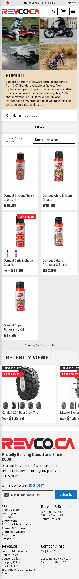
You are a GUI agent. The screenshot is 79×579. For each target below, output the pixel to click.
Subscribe (65, 495)
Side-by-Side (10, 510)
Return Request (50, 519)
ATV (4, 506)
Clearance (8, 535)
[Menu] (73, 11)
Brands (6, 539)
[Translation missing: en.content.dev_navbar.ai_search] (54, 11)
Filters (39, 127)
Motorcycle (9, 513)
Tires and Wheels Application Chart (19, 571)
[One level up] (7, 115)
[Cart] (63, 11)
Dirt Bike (7, 517)
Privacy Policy (10, 566)
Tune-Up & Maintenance (17, 524)
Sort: (39, 139)
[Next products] (74, 384)
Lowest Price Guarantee (16, 551)
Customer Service (52, 512)
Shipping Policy (11, 562)
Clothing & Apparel (14, 532)
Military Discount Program (56, 515)
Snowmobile (9, 521)
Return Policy (10, 555)
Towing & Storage (13, 528)
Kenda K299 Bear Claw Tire (20, 412)
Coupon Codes (11, 559)
